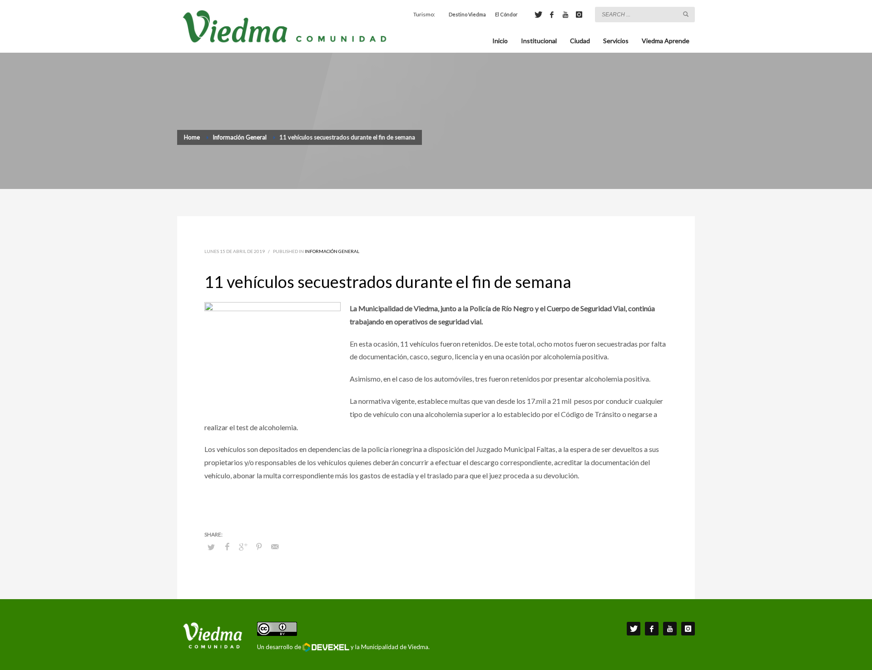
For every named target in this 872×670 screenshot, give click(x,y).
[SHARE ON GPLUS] (243, 546)
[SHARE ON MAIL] (275, 546)
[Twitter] (538, 14)
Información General (332, 251)
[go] (685, 14)
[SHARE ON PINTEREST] (259, 546)
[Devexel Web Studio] (325, 647)
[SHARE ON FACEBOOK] (227, 546)
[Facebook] (552, 14)
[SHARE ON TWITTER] (211, 547)
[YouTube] (565, 14)
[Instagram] (579, 14)
